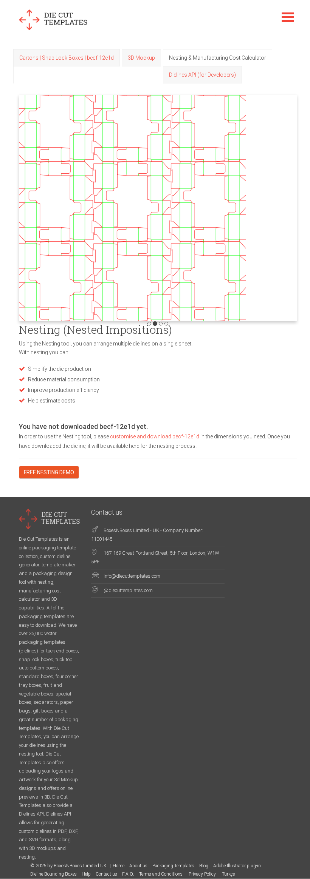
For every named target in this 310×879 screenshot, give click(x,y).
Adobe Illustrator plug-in (237, 865)
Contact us (106, 874)
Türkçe (228, 874)
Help (86, 874)
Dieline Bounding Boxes (53, 874)
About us (138, 865)
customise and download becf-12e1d (155, 436)
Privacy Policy (203, 874)
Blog (203, 865)
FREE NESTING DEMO (49, 472)
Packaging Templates (173, 865)
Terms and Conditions (161, 874)
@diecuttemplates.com (128, 590)
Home (118, 865)
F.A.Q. (128, 874)
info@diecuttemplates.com (132, 576)
